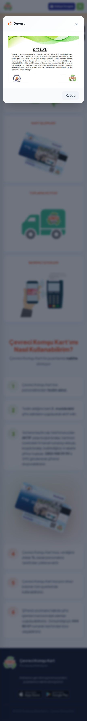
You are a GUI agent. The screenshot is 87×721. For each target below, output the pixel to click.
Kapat (70, 95)
